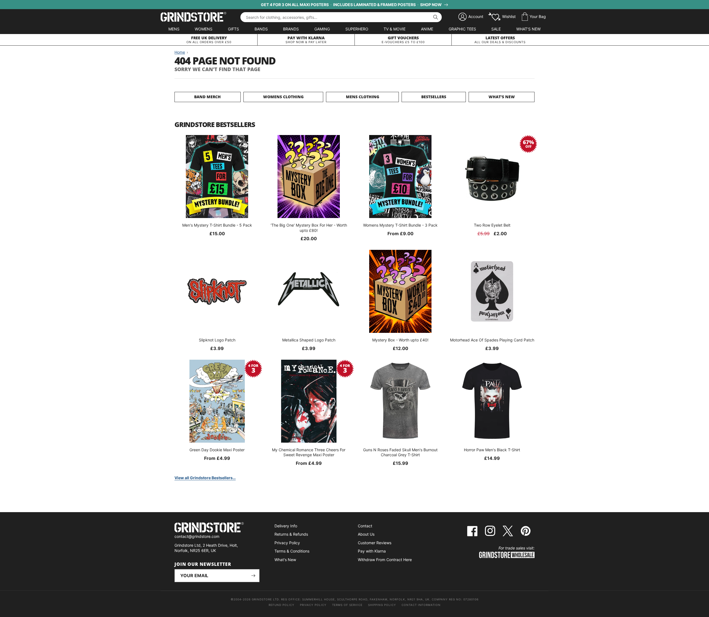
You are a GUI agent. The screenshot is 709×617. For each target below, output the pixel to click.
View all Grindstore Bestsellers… (205, 477)
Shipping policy (382, 604)
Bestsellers (433, 96)
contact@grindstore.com (196, 536)
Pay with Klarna (372, 551)
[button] (533, 17)
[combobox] (341, 17)
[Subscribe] (253, 575)
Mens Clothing (362, 96)
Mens (173, 29)
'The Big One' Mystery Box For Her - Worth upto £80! (309, 227)
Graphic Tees (462, 29)
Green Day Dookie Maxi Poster (217, 449)
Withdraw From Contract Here (385, 559)
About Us (366, 534)
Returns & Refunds (291, 534)
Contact (365, 525)
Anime (427, 29)
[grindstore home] (217, 528)
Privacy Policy (287, 542)
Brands (291, 29)
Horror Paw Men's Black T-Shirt (492, 449)
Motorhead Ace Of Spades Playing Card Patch (492, 340)
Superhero (356, 29)
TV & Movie (394, 29)
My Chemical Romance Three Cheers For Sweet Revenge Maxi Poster (308, 452)
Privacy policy (313, 604)
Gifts (233, 29)
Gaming (322, 29)
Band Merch (207, 96)
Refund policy (281, 604)
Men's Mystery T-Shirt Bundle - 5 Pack (217, 225)
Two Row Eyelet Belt (492, 225)
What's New (528, 29)
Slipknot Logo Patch (217, 340)
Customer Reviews (374, 542)
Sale (496, 29)
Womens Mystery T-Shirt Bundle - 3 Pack (400, 225)
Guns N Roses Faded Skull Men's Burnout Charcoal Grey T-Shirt (400, 452)
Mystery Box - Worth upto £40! (400, 340)
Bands (261, 29)
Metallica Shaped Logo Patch (308, 340)
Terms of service (347, 604)
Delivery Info (285, 525)
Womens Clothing (283, 96)
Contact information (421, 604)
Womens (203, 29)
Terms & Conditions (291, 551)
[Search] (436, 17)
